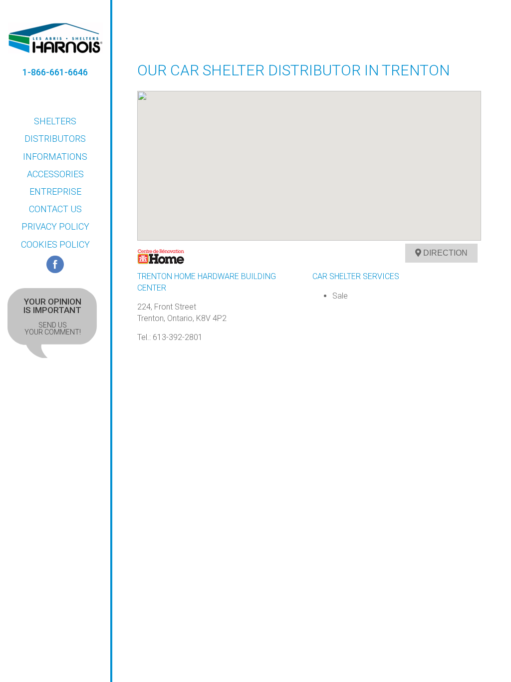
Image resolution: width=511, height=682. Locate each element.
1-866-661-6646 (55, 72)
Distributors (55, 138)
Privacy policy (55, 226)
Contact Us (55, 209)
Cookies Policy (55, 244)
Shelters (55, 121)
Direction (444, 253)
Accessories (55, 174)
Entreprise (55, 191)
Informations (55, 156)
